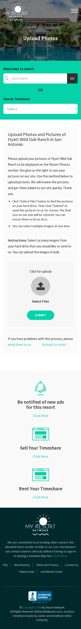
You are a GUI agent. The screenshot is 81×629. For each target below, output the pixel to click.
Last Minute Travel (51, 572)
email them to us (19, 344)
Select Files (40, 301)
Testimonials (26, 572)
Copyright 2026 (32, 607)
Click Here (40, 415)
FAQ (5, 565)
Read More (60, 556)
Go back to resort (54, 344)
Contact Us (71, 565)
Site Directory (22, 565)
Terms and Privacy (47, 565)
